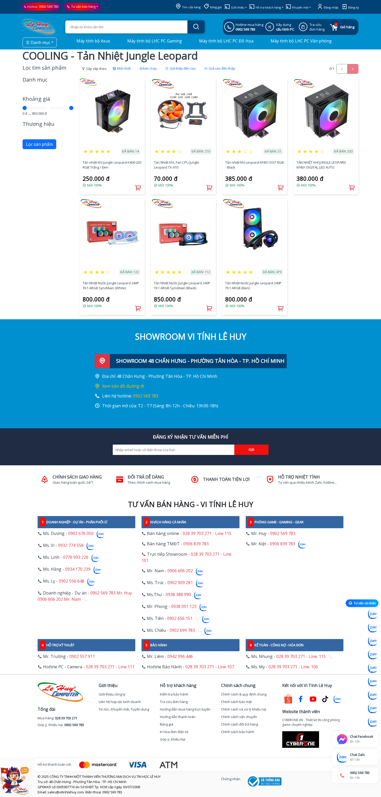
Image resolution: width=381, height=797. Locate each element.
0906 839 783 (196, 544)
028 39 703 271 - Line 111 (110, 667)
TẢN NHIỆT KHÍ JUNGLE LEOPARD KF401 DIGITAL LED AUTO (321, 165)
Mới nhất (123, 68)
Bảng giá (215, 7)
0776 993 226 (75, 557)
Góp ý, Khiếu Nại (172, 739)
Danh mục (35, 79)
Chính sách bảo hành (237, 731)
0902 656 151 (180, 618)
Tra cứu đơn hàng (174, 701)
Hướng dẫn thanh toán (177, 716)
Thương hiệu (38, 123)
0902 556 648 (71, 581)
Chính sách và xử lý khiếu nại (243, 709)
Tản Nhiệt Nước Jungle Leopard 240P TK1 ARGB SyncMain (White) (111, 286)
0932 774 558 (70, 545)
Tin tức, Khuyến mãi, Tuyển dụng (124, 709)
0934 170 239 (77, 569)
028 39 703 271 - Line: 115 (301, 656)
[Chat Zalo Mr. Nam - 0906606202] (372, 654)
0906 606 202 (180, 571)
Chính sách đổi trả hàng (239, 724)
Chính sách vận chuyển (239, 716)
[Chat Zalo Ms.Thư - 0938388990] (372, 681)
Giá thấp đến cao (182, 68)
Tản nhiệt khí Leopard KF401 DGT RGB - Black (254, 165)
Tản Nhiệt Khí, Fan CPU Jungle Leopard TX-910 (176, 165)
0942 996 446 (180, 656)
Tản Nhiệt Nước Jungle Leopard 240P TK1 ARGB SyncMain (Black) (182, 286)
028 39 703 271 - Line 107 (209, 667)
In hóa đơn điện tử (174, 731)
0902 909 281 (180, 582)
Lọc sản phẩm (39, 144)
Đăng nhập (330, 7)
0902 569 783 (49, 6)
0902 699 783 (182, 630)
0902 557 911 (82, 656)
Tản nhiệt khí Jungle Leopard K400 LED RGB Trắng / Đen (112, 165)
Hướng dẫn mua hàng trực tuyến (185, 709)
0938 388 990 (178, 594)
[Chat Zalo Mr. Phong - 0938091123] (372, 695)
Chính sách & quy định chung (243, 694)
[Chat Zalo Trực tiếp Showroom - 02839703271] (372, 641)
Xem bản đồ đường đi (123, 386)
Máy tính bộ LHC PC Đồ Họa (225, 41)
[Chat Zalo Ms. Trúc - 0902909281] (372, 668)
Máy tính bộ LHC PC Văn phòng (301, 41)
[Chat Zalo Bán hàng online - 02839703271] (372, 614)
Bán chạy (150, 68)
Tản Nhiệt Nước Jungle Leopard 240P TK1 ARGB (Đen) (253, 286)
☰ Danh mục (38, 42)
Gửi (251, 449)
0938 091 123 (183, 606)
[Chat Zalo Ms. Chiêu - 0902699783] (372, 722)
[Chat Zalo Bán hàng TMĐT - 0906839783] (372, 627)
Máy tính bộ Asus (92, 41)
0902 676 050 (81, 533)
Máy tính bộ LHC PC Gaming (154, 41)
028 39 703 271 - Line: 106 (293, 667)
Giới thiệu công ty (112, 694)
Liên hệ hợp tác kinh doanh (120, 701)
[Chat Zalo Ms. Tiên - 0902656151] (372, 708)
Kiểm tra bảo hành (174, 694)
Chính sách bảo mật (236, 701)
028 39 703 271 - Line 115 (207, 533)
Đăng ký (353, 7)
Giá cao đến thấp (221, 68)
